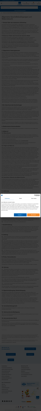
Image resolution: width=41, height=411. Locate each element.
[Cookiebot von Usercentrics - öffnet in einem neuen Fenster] (35, 195)
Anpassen (20, 214)
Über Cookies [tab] (33, 198)
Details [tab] (20, 198)
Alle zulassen (33, 214)
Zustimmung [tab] (7, 198)
